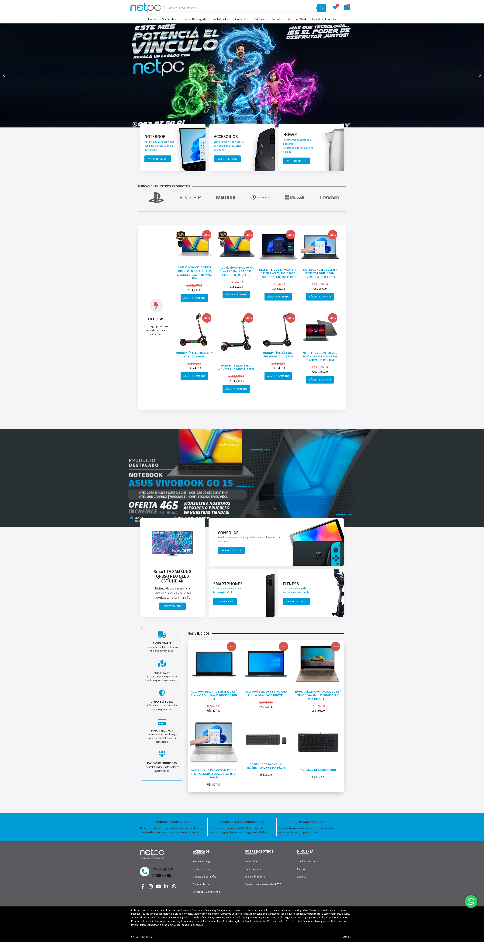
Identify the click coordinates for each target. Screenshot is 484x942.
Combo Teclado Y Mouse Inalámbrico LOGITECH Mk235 (266, 765)
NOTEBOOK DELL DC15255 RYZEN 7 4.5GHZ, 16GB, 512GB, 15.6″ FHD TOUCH (320, 273)
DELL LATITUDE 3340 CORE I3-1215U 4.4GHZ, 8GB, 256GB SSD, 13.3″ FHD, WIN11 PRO (278, 273)
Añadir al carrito (194, 298)
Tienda (152, 19)
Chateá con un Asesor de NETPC (263, 884)
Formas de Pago (202, 861)
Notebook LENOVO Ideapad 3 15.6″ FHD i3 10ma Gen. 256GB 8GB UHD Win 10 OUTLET (318, 695)
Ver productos (157, 159)
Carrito (301, 869)
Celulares (260, 19)
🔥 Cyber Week (296, 19)
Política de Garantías (204, 876)
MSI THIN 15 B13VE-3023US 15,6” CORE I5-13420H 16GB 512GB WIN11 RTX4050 (320, 356)
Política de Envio (202, 869)
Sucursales (169, 19)
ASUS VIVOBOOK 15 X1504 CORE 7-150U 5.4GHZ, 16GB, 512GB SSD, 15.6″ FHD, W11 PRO (194, 272)
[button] (4, 75)
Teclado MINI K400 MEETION (318, 770)
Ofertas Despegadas (195, 19)
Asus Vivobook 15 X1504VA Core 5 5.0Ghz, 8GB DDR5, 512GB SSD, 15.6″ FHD (236, 271)
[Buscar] (321, 8)
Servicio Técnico (202, 884)
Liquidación (240, 19)
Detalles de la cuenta (309, 861)
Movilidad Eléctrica (324, 19)
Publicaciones (253, 869)
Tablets (276, 19)
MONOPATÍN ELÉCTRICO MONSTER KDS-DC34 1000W (236, 367)
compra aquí (225, 601)
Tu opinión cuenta (255, 876)
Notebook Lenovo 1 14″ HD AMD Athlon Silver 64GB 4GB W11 (266, 693)
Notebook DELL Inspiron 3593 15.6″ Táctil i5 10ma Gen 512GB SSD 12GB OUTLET (214, 695)
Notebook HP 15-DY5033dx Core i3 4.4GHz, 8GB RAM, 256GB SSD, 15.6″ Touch (214, 773)
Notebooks (220, 19)
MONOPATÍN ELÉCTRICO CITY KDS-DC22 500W (194, 354)
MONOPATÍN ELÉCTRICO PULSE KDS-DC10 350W (278, 354)
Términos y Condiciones (206, 891)
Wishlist (301, 876)
